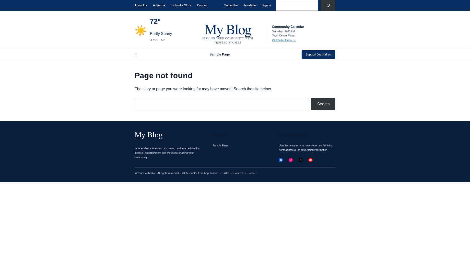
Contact (202, 5)
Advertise (159, 5)
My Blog (227, 28)
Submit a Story (181, 5)
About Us (141, 5)
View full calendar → (284, 40)
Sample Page (220, 54)
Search (323, 104)
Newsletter (250, 5)
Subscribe (231, 5)
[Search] (328, 5)
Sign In (266, 5)
